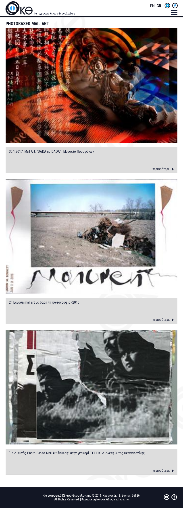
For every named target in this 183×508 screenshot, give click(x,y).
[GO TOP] (172, 479)
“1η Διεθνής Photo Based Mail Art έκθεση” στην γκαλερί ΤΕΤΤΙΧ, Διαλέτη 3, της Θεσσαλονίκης (77, 453)
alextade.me (121, 499)
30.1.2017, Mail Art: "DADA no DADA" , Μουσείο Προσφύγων (51, 152)
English (152, 6)
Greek (158, 6)
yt (167, 5)
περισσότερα (161, 169)
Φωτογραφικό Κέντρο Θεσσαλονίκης (54, 13)
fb (175, 5)
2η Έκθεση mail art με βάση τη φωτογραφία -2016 (44, 302)
